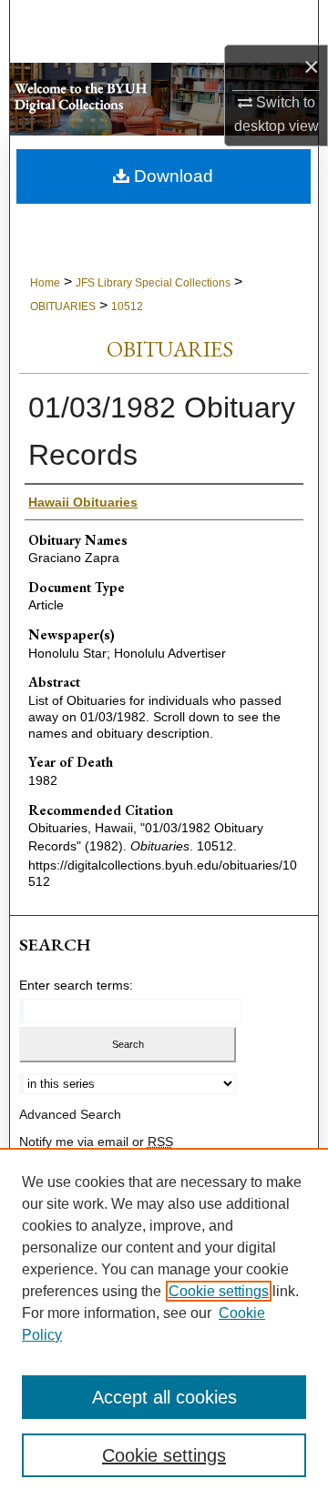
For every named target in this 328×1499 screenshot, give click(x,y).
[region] (164, 1323)
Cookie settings (219, 1291)
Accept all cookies (164, 1397)
